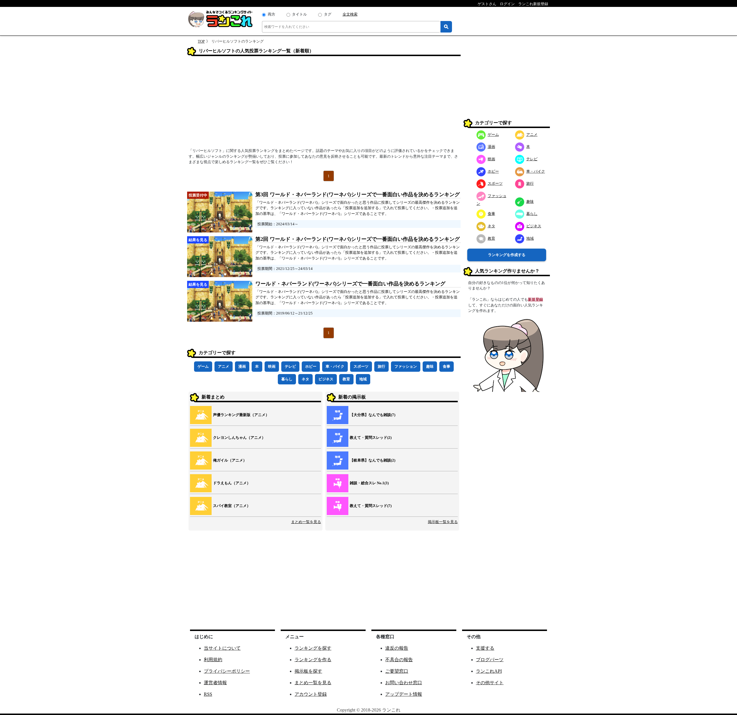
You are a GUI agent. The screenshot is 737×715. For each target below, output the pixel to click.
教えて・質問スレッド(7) (371, 506)
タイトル (299, 14)
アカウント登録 (311, 694)
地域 (363, 379)
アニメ (223, 366)
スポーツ (361, 366)
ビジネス (325, 379)
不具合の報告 (399, 659)
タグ (327, 14)
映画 (272, 366)
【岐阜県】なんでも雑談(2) (372, 460)
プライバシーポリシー (227, 671)
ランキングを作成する (506, 255)
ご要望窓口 (396, 671)
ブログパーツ (490, 659)
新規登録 (535, 299)
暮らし (286, 379)
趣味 (430, 366)
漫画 (242, 366)
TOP (201, 41)
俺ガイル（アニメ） (230, 460)
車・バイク (335, 366)
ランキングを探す (313, 648)
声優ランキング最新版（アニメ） (241, 415)
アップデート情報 (403, 694)
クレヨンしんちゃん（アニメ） (239, 437)
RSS (208, 694)
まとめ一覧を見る (306, 522)
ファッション (405, 366)
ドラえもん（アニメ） (231, 483)
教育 (346, 379)
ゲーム (203, 366)
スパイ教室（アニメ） (231, 506)
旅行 (381, 366)
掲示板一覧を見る (443, 522)
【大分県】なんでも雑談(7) (372, 415)
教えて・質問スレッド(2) (371, 437)
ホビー (310, 366)
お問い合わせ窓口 (403, 682)
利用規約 (213, 659)
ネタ (305, 379)
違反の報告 (396, 648)
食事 (446, 366)
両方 (271, 14)
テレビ (290, 366)
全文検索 (350, 14)
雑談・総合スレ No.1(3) (369, 483)
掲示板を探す (308, 671)
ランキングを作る (313, 659)
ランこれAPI (489, 671)
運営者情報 (215, 682)
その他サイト (490, 682)
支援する (485, 648)
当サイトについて (222, 648)
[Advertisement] (324, 104)
